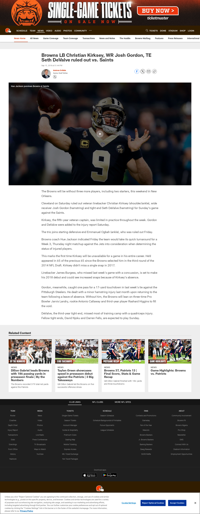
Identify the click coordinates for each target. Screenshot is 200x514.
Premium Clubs (70, 435)
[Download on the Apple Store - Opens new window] (89, 475)
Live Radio (40, 435)
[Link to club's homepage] (8, 30)
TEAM (13, 411)
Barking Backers (146, 444)
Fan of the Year (146, 425)
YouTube (40, 454)
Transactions (13, 435)
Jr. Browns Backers (146, 439)
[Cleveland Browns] (100, 489)
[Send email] (148, 73)
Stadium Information (181, 449)
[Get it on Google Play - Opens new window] (109, 476)
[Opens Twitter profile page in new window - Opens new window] (55, 77)
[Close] (195, 503)
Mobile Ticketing (70, 444)
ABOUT (181, 411)
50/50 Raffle (146, 454)
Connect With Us (181, 444)
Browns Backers (146, 435)
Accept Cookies (177, 503)
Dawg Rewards (146, 449)
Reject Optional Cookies (153, 503)
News (40, 415)
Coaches (12, 420)
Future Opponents (107, 425)
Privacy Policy (26, 511)
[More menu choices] (90, 30)
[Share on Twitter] (142, 73)
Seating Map (70, 439)
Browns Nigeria (182, 425)
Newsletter (181, 435)
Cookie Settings (129, 503)
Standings (13, 444)
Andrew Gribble (59, 70)
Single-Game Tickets (70, 415)
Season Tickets (70, 420)
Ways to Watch (40, 449)
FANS (146, 411)
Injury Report (13, 430)
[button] (100, 133)
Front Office (12, 449)
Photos (40, 425)
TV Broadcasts (40, 444)
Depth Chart (13, 425)
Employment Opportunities (181, 454)
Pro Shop (181, 430)
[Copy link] (154, 71)
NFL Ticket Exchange (70, 454)
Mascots (146, 430)
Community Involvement (181, 415)
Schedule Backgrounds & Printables (107, 420)
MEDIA (39, 411)
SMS (181, 439)
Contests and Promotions (146, 415)
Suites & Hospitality (70, 430)
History (13, 454)
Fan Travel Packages (70, 459)
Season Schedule (107, 415)
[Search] (147, 30)
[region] (100, 503)
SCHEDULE (107, 411)
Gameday (146, 420)
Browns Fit (181, 420)
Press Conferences (40, 439)
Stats (13, 439)
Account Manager (70, 425)
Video (40, 420)
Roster (12, 415)
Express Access (70, 449)
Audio (40, 430)
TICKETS (70, 411)
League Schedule (107, 430)
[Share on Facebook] (137, 73)
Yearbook (13, 459)
